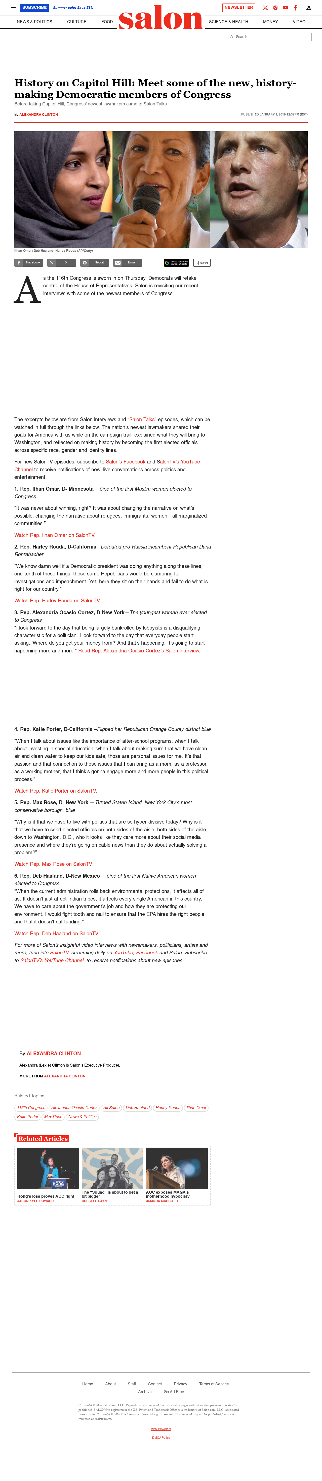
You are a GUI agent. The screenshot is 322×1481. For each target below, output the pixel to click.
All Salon (111, 1108)
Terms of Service (214, 1384)
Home (87, 1384)
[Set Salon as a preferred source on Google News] (176, 263)
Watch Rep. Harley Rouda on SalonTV (56, 601)
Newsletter (239, 8)
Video (299, 22)
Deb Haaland (137, 1108)
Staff (132, 1384)
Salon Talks (142, 419)
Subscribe (34, 8)
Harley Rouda (167, 1108)
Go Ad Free (174, 1392)
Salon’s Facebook (125, 462)
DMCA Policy (161, 1437)
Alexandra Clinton (38, 114)
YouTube (123, 953)
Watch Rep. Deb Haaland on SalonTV (56, 934)
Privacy (180, 1384)
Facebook (147, 953)
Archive (145, 1392)
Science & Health (228, 22)
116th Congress (31, 1108)
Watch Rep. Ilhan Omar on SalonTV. (55, 535)
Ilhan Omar (196, 1108)
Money (270, 22)
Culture (77, 22)
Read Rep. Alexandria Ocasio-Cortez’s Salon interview (138, 651)
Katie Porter (27, 1117)
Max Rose (53, 1117)
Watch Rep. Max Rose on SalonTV (53, 864)
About (110, 1384)
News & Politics (34, 22)
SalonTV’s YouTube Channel (51, 960)
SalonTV (59, 953)
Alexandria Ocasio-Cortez (74, 1108)
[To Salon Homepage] (161, 17)
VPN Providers (161, 1429)
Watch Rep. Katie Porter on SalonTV (55, 791)
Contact (155, 1384)
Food (107, 22)
